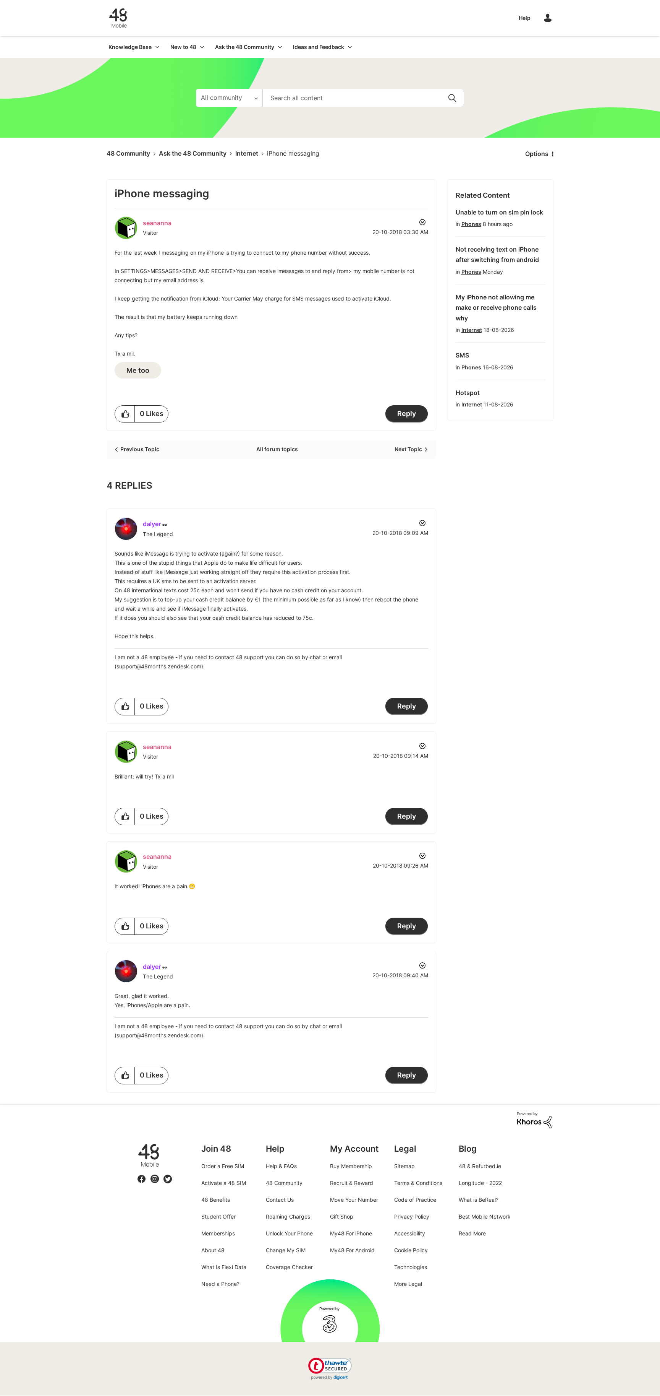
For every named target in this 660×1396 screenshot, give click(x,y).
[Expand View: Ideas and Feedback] (350, 46)
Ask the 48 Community (192, 153)
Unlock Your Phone (289, 1233)
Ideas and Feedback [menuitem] (318, 47)
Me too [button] (137, 370)
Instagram (155, 1174)
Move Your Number (354, 1199)
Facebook (141, 1174)
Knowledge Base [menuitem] (130, 47)
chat (315, 657)
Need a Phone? (220, 1284)
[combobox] (363, 98)
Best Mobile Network (485, 1216)
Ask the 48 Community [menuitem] (244, 47)
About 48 (213, 1250)
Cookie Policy (411, 1250)
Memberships (218, 1233)
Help (525, 18)
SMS (462, 355)
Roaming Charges (288, 1216)
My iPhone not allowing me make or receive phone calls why (496, 307)
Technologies (410, 1267)
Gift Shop (341, 1216)
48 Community (118, 18)
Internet (246, 153)
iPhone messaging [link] (293, 153)
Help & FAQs (281, 1166)
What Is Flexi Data (223, 1267)
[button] (125, 414)
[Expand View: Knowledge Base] (157, 46)
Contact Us (280, 1199)
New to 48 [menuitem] (183, 47)
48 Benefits (215, 1199)
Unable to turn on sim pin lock (499, 212)
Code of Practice (415, 1199)
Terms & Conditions (418, 1183)
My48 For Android (352, 1250)
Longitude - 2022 (480, 1183)
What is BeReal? (478, 1199)
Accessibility (409, 1233)
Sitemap (404, 1166)
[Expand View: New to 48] (202, 46)
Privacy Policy (411, 1216)
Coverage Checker (289, 1267)
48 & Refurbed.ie (480, 1166)
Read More (472, 1233)
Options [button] (536, 154)
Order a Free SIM (222, 1166)
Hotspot (468, 393)
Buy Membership (351, 1166)
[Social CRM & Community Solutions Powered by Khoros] (534, 1119)
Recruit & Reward (351, 1183)
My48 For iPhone (351, 1233)
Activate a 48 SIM (223, 1183)
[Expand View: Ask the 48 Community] (280, 46)
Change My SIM (286, 1250)
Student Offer (218, 1216)
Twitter (167, 1174)
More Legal (408, 1284)
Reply (406, 414)
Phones (471, 224)
